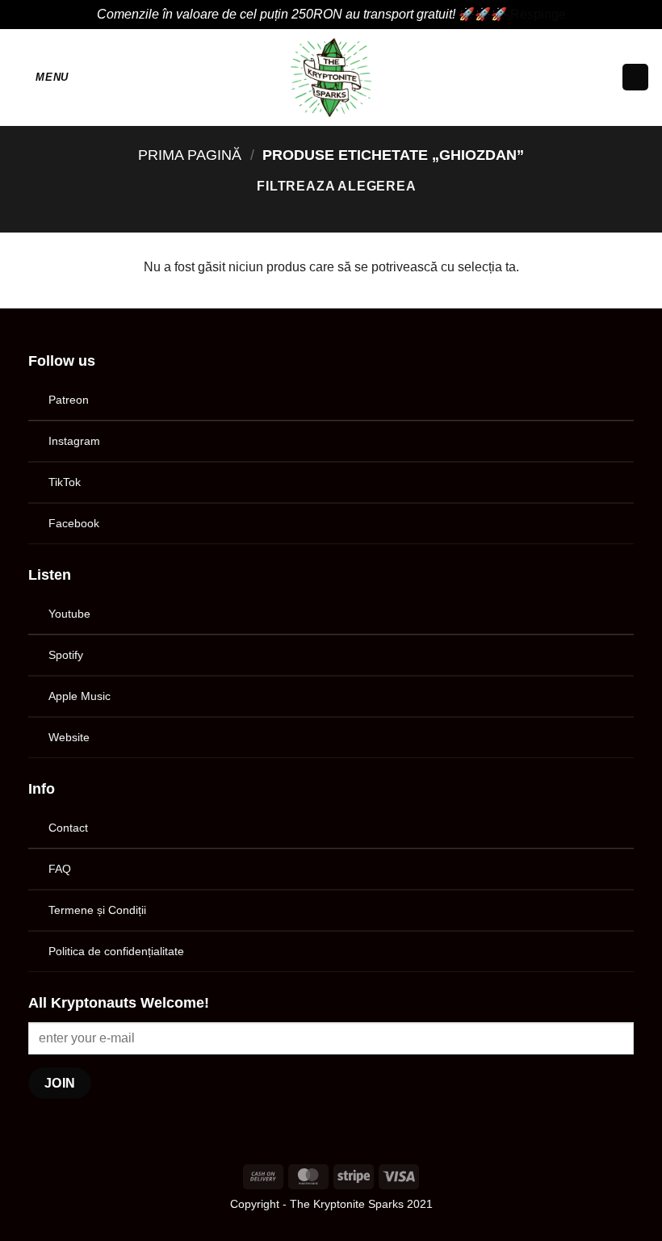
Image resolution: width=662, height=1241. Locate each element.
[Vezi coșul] (635, 77)
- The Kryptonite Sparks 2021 (358, 1203)
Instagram (74, 440)
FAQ (59, 868)
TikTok (64, 482)
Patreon (68, 399)
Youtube (69, 613)
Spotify (65, 654)
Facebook (73, 523)
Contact (68, 827)
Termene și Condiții (97, 909)
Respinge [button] (538, 14)
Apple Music (79, 696)
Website (69, 737)
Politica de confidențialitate (116, 951)
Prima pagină (189, 154)
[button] (40, 77)
